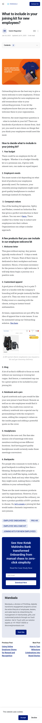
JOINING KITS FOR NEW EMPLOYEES (20, 531)
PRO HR (34, 520)
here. (24, 216)
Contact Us (35, 4)
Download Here (21, 583)
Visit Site (21, 632)
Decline (34, 718)
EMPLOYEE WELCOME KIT (15, 526)
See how (14, 323)
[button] (3, 4)
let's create (20, 504)
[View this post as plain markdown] (34, 31)
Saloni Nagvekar (15, 31)
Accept (23, 718)
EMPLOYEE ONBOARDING (15, 520)
